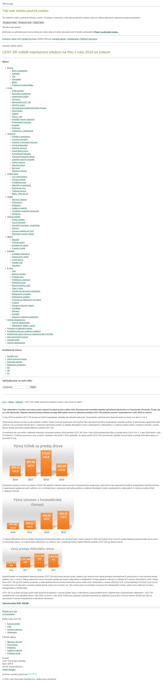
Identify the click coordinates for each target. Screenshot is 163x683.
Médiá (9, 237)
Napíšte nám (12, 356)
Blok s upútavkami (19, 71)
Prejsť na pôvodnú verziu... (106, 32)
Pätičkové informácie (88, 39)
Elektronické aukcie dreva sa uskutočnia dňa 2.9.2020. (30, 334)
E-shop (10, 268)
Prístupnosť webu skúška (22, 85)
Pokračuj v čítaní (9, 39)
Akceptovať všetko (9, 22)
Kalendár (16, 74)
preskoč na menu (29, 39)
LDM (9, 627)
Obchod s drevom (19, 171)
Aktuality (19, 402)
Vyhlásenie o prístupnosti (22, 131)
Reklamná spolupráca (16, 365)
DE (8, 371)
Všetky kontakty (9, 670)
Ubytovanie (12, 632)
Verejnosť (11, 134)
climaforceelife (13, 340)
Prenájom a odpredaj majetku (19, 328)
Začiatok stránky (59, 39)
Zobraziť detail (38, 22)
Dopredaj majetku (14, 362)
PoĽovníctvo (12, 645)
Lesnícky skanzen (14, 629)
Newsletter (16, 79)
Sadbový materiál (14, 650)
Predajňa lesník (13, 653)
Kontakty (11, 251)
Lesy (11, 4)
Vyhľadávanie (73, 39)
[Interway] (32, 674)
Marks (14, 82)
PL (8, 373)
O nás (9, 88)
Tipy (14, 77)
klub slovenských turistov (17, 337)
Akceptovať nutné (25, 22)
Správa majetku (13, 217)
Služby (10, 197)
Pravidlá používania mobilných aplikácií (24, 331)
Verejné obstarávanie (16, 320)
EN (8, 368)
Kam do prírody (13, 624)
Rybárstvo (11, 648)
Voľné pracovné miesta (17, 359)
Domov (10, 68)
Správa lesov (12, 174)
